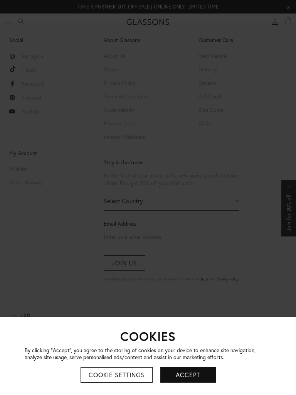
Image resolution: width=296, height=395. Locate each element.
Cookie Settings (117, 375)
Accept (188, 375)
